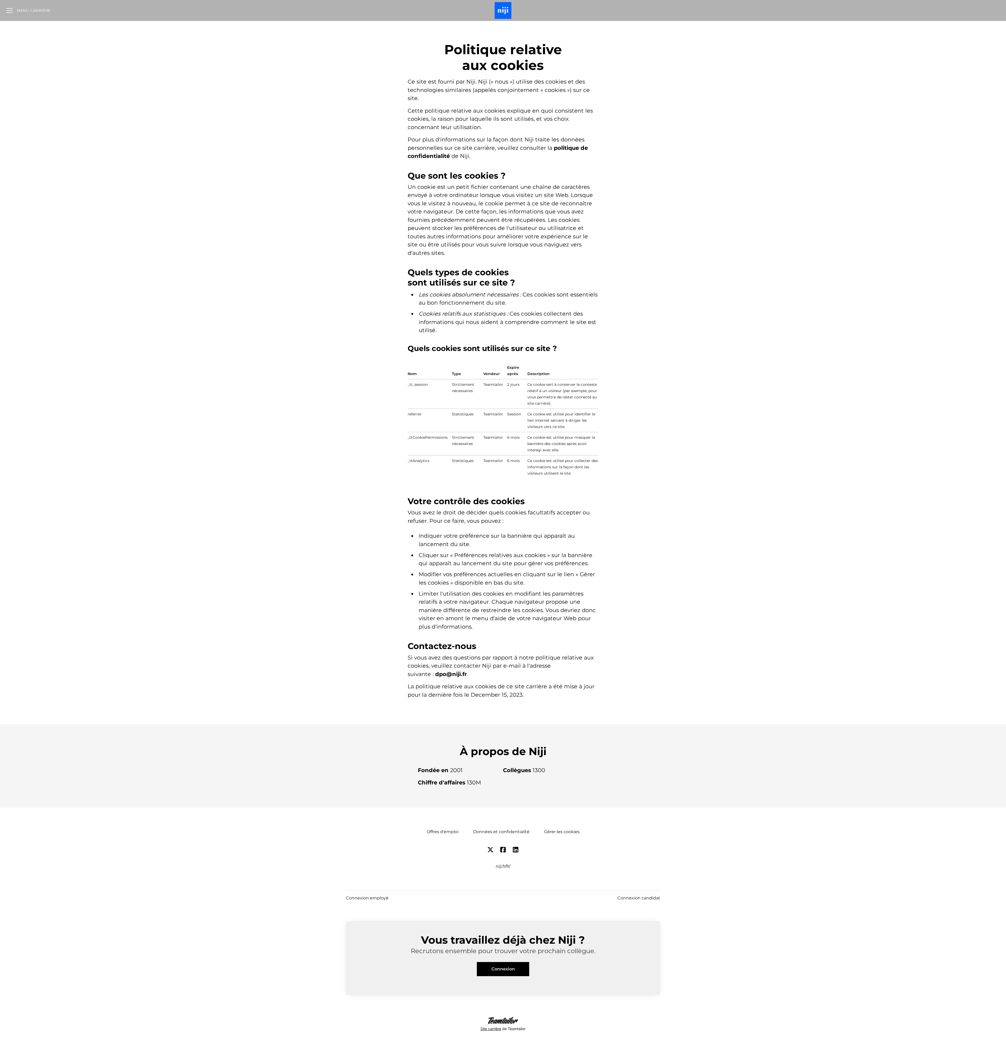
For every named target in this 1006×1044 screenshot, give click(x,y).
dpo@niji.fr (451, 674)
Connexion (503, 968)
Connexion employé (367, 897)
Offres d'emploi (442, 831)
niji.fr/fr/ (503, 866)
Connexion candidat (638, 897)
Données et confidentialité (501, 831)
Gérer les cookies (561, 831)
